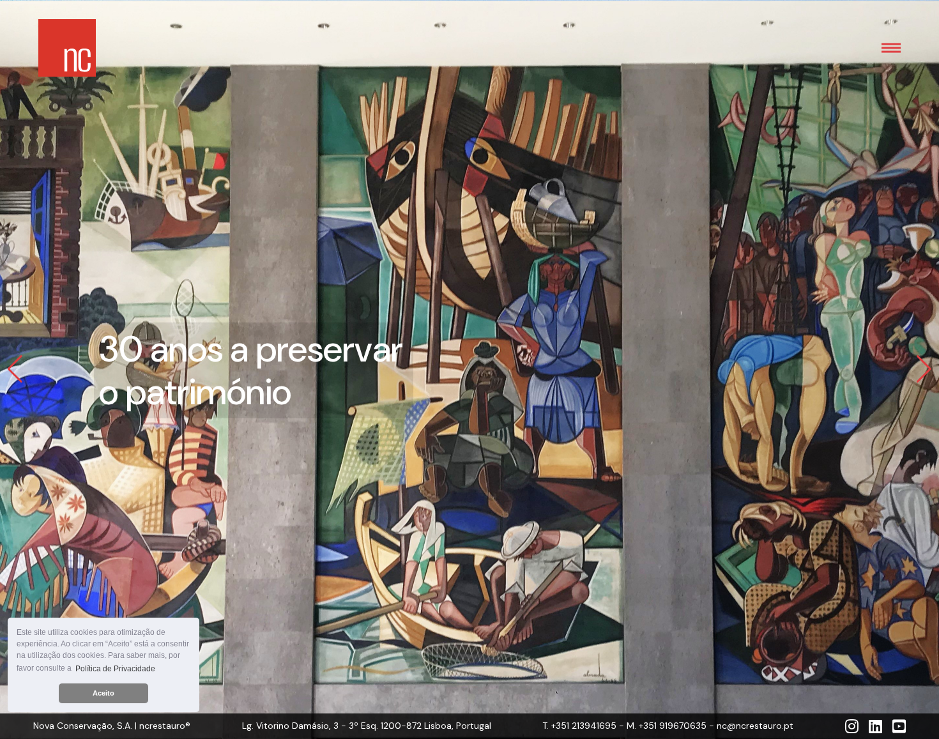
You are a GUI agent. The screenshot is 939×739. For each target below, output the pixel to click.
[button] (15, 370)
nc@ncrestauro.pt (755, 725)
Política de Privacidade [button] (115, 668)
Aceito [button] (103, 693)
